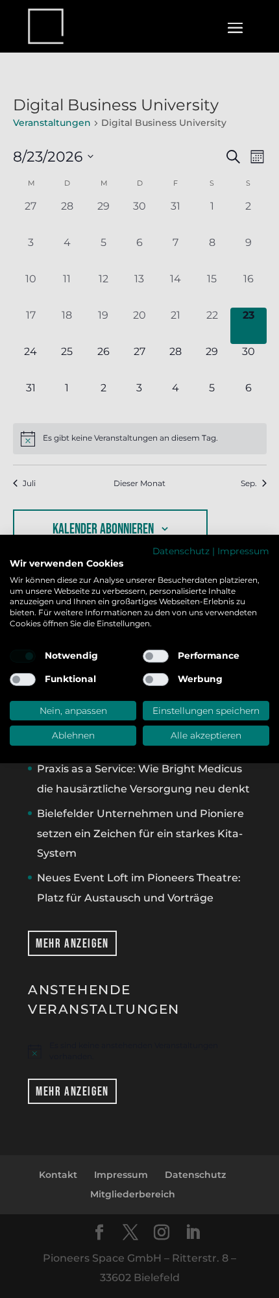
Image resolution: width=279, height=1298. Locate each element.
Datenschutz (181, 551)
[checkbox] (23, 656)
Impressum (243, 551)
